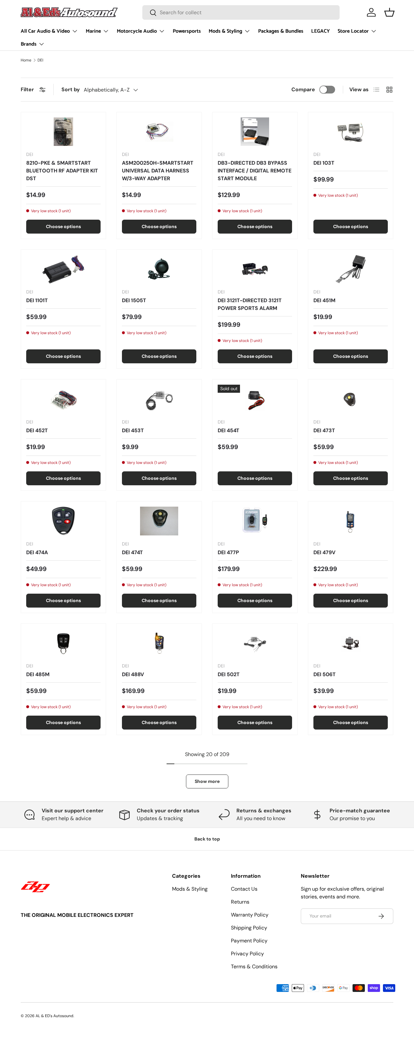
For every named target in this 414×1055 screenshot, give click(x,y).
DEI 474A (37, 552)
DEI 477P (228, 552)
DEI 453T (133, 430)
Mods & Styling (225, 31)
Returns (240, 901)
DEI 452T (37, 430)
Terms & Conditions (254, 966)
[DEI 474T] (159, 521)
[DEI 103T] (350, 131)
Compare (303, 89)
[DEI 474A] (63, 521)
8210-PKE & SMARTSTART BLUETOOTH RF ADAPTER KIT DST (62, 170)
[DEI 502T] (255, 643)
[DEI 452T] (63, 399)
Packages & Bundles (280, 31)
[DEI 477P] (255, 521)
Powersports (187, 31)
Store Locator (353, 31)
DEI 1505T (134, 300)
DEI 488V (133, 674)
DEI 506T (324, 674)
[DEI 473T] (350, 399)
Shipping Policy (249, 927)
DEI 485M (37, 674)
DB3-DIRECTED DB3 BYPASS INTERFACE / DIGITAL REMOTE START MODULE (254, 170)
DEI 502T (229, 674)
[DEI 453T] (159, 399)
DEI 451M (324, 300)
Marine (93, 31)
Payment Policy (249, 940)
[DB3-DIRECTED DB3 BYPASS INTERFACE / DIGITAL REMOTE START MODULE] (255, 131)
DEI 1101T (37, 300)
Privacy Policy (247, 953)
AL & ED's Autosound (54, 1015)
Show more (207, 781)
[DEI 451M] (350, 269)
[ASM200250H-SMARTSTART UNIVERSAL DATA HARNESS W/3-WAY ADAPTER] (159, 131)
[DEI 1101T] (63, 269)
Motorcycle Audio (137, 31)
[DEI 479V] (350, 521)
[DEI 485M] (63, 643)
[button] (389, 12)
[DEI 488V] (159, 643)
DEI (40, 60)
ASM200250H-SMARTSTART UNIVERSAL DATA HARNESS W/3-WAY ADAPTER (157, 170)
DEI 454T (228, 430)
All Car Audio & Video (45, 31)
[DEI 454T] (255, 399)
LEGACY (320, 31)
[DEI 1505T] (159, 269)
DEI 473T (324, 430)
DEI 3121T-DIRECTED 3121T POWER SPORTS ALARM (250, 304)
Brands (29, 44)
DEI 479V (324, 552)
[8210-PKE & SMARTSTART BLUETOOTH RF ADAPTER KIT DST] (63, 131)
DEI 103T (323, 162)
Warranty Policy (249, 914)
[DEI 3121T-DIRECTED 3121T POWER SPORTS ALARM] (255, 269)
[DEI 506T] (350, 643)
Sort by (70, 89)
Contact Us (244, 888)
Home (26, 60)
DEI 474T (132, 552)
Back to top (207, 839)
